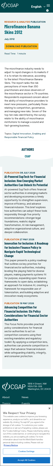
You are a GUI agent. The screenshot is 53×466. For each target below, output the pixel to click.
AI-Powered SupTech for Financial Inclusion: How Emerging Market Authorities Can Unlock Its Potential (26, 181)
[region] (26, 435)
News (25, 397)
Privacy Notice (11, 445)
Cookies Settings (26, 451)
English (36, 7)
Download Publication (21, 46)
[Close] (49, 408)
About (6, 397)
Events (26, 403)
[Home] (9, 5)
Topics (6, 403)
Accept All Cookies (26, 460)
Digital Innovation (22, 133)
